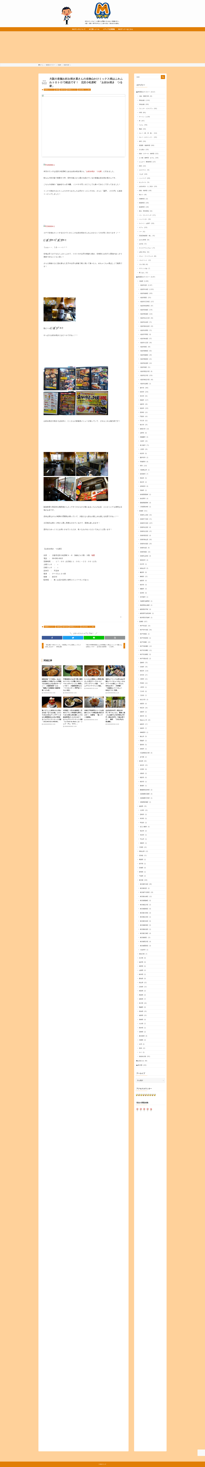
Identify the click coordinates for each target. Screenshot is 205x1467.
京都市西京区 (145, 535)
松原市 (143, 453)
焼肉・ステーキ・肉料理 (148, 153)
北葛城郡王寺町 (146, 798)
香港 (142, 1048)
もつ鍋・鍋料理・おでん (148, 158)
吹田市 (144, 392)
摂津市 (143, 412)
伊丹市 (143, 675)
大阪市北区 (63, 89)
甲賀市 (143, 822)
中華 (142, 112)
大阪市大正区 (146, 342)
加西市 (143, 703)
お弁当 (142, 244)
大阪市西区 (145, 297)
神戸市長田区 (145, 638)
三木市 (143, 691)
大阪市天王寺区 (147, 301)
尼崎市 (143, 662)
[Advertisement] (102, 47)
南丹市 (143, 585)
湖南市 (143, 843)
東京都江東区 (145, 933)
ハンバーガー (145, 219)
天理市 (143, 769)
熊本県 (142, 1028)
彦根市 (143, 814)
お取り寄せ (144, 252)
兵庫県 (143, 621)
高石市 (143, 482)
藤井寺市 (144, 457)
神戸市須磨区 (145, 654)
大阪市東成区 (146, 338)
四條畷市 (144, 437)
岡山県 (142, 982)
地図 (93, 555)
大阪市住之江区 (146, 318)
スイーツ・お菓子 (146, 223)
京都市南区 (145, 552)
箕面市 (144, 408)
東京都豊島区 (145, 909)
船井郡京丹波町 (146, 617)
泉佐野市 (144, 498)
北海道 (142, 855)
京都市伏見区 (146, 543)
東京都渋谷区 (145, 921)
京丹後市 (144, 597)
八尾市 (143, 449)
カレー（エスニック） (148, 137)
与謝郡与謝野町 (146, 601)
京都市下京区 (146, 519)
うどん (143, 125)
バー (142, 231)
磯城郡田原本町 (146, 790)
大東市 (143, 441)
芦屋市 (143, 683)
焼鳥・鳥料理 (145, 190)
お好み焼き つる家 (94, 171)
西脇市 (143, 740)
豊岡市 (143, 744)
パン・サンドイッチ (147, 215)
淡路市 (143, 712)
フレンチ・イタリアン (148, 108)
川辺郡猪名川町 (146, 753)
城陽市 (143, 589)
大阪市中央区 (147, 289)
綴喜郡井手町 (145, 609)
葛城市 (143, 785)
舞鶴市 (143, 576)
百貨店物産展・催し (147, 235)
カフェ (143, 227)
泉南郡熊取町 (145, 494)
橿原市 (143, 777)
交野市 (143, 433)
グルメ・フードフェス (147, 256)
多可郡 (143, 757)
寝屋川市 (144, 429)
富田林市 (144, 474)
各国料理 (144, 207)
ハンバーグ (144, 178)
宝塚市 (143, 667)
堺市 (143, 465)
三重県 (142, 847)
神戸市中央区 (146, 630)
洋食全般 (144, 104)
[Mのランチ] (102, 11)
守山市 (143, 839)
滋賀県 (142, 806)
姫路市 (143, 724)
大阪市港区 (145, 347)
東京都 (143, 880)
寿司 (142, 141)
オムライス (144, 182)
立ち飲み (144, 149)
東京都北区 (144, 888)
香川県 (142, 1003)
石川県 (142, 958)
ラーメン (144, 117)
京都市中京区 (146, 523)
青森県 (142, 859)
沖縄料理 (143, 199)
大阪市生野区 (146, 330)
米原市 (143, 835)
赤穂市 (143, 749)
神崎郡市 (144, 732)
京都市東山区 (146, 539)
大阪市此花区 (146, 363)
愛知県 (142, 978)
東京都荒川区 (145, 941)
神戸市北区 (145, 626)
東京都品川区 (145, 904)
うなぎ (143, 174)
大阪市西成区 (146, 314)
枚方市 (143, 424)
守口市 (143, 420)
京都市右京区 (145, 527)
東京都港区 (145, 937)
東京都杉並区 (145, 929)
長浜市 (143, 831)
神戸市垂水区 (145, 658)
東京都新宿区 (145, 925)
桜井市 (143, 781)
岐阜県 (142, 974)
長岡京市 (144, 560)
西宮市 (144, 671)
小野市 (143, 687)
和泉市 (143, 478)
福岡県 (142, 1015)
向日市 (143, 564)
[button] (52, 638)
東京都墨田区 (145, 945)
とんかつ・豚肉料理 (147, 162)
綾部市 (143, 580)
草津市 (143, 818)
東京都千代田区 (146, 892)
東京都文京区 (145, 917)
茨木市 (143, 396)
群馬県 (142, 872)
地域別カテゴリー (49, 89)
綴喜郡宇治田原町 (147, 613)
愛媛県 (142, 1007)
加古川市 (144, 699)
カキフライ (144, 170)
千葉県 (142, 876)
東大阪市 (144, 445)
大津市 (143, 810)
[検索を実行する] (163, 77)
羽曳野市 (144, 461)
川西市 (143, 679)
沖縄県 (142, 1040)
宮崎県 (142, 1032)
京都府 (143, 511)
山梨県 (142, 970)
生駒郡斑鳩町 (145, 802)
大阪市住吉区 (146, 322)
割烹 (142, 166)
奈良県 (142, 761)
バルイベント (145, 260)
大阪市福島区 (146, 293)
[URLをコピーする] (115, 638)
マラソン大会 (144, 268)
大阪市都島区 (146, 351)
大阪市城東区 (146, 355)
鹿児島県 (143, 1036)
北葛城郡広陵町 (146, 794)
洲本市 (143, 716)
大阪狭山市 (144, 470)
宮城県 (142, 868)
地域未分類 (144, 1056)
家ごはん (143, 272)
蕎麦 (142, 129)
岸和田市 (144, 486)
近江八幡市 (144, 826)
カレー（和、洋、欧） (148, 133)
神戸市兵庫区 (146, 650)
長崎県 (142, 1019)
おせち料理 (144, 240)
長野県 (142, 966)
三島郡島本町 (145, 507)
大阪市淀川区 (146, 375)
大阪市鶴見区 (146, 359)
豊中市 (144, 388)
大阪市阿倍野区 (146, 306)
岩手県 (142, 863)
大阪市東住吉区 (146, 326)
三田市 (143, 695)
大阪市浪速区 (146, 310)
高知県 (142, 1011)
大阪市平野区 (145, 334)
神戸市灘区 (145, 642)
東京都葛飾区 (145, 900)
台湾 (141, 1044)
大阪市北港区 (145, 383)
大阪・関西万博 (145, 96)
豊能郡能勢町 (145, 502)
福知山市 (144, 568)
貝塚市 (143, 490)
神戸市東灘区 (146, 646)
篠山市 (143, 736)
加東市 (143, 728)
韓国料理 (144, 203)
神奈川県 (143, 954)
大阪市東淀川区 (146, 379)
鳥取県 (142, 991)
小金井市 (144, 950)
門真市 (143, 416)
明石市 (143, 708)
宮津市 (143, 593)
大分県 (142, 1023)
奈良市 (143, 765)
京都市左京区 (146, 531)
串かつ (142, 194)
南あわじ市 (145, 720)
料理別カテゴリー (72, 89)
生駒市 (143, 773)
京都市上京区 (146, 515)
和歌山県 (143, 851)
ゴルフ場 (143, 264)
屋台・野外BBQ (145, 211)
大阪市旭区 (145, 367)
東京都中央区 (146, 884)
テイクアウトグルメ (147, 248)
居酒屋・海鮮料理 (146, 145)
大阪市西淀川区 (146, 371)
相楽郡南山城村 (146, 605)
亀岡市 (143, 572)
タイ (141, 1052)
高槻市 (144, 400)
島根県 (142, 995)
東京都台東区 (146, 896)
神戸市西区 (144, 634)
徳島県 (142, 999)
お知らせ (142, 1061)
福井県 (142, 962)
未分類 (142, 1065)
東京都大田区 (145, 913)
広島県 (142, 987)
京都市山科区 (145, 556)
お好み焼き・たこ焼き (84, 89)
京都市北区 (144, 548)
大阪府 (57, 89)
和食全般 (144, 100)
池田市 (143, 404)
